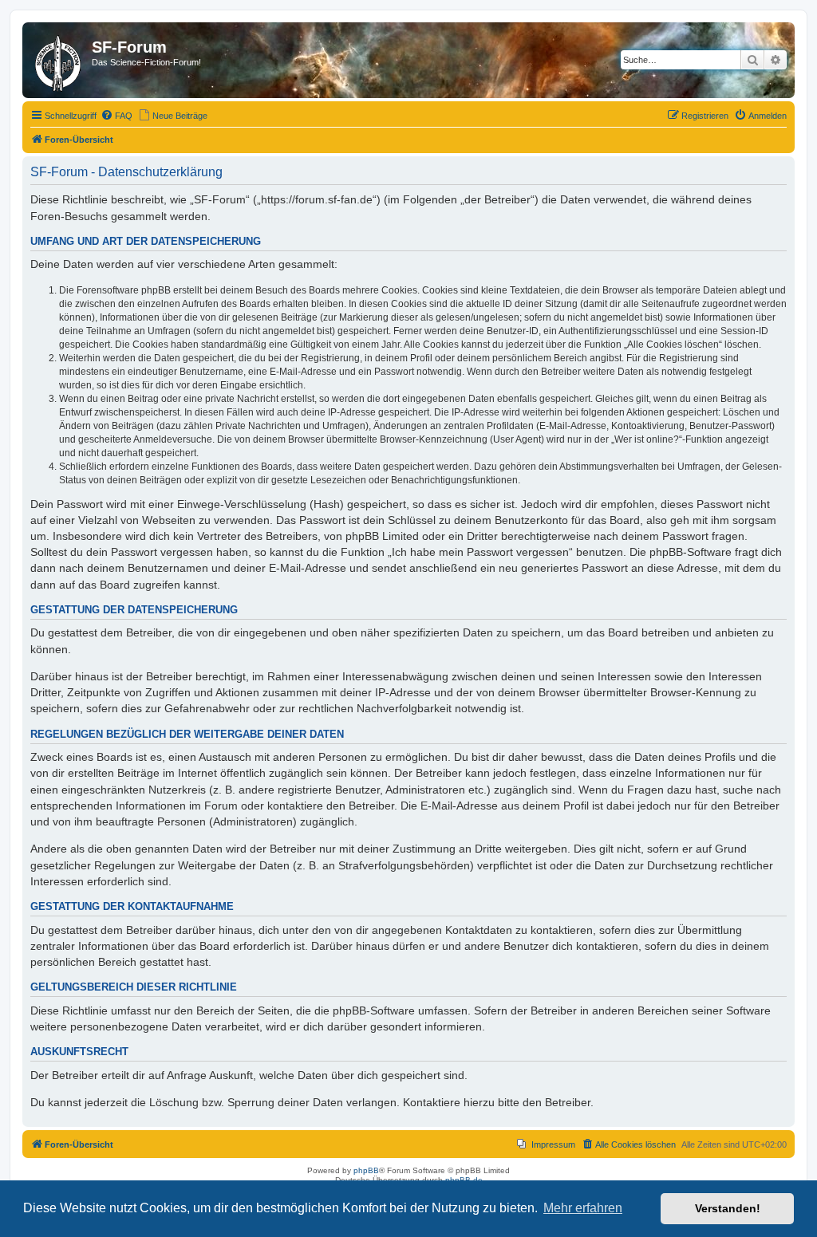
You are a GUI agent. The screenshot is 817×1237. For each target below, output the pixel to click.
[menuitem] (116, 115)
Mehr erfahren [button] (582, 1208)
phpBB (366, 1170)
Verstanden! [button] (727, 1208)
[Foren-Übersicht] (59, 60)
